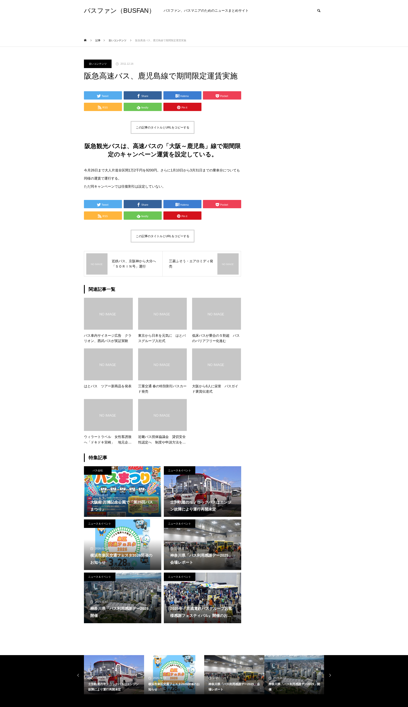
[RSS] (87, 700)
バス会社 (98, 470)
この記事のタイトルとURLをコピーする (162, 127)
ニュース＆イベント (179, 470)
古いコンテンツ (98, 63)
